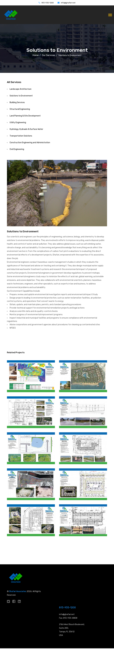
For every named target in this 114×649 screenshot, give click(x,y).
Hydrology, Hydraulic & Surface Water (26, 129)
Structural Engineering (20, 109)
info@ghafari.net (68, 3)
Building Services (17, 102)
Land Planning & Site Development (25, 116)
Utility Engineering (18, 122)
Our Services (48, 55)
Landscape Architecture (20, 89)
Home (36, 55)
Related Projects (16, 352)
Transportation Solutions (21, 136)
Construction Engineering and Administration (30, 142)
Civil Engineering (17, 149)
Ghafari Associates (17, 591)
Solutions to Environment (21, 96)
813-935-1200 (48, 3)
